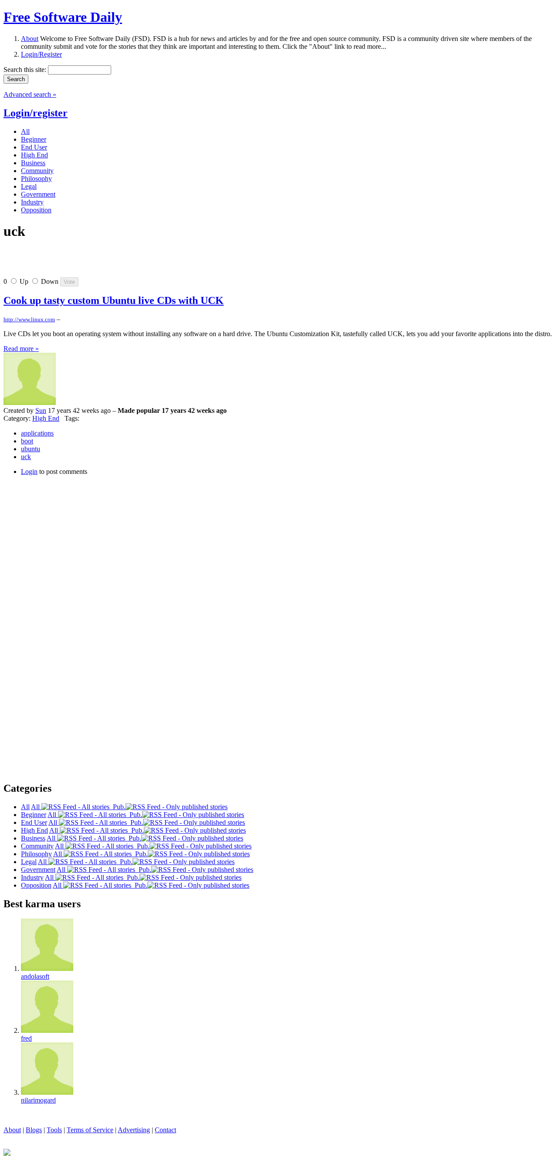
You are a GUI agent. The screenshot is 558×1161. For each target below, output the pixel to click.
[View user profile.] (29, 402)
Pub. (117, 806)
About (29, 38)
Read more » (21, 348)
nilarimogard (38, 1100)
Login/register (35, 113)
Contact (165, 1130)
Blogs (34, 1130)
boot (27, 441)
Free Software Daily (62, 17)
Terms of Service (90, 1130)
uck (26, 456)
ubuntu (30, 449)
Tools (54, 1130)
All (36, 806)
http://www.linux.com (29, 319)
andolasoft (35, 976)
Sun (40, 410)
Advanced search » (29, 94)
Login (29, 471)
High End (45, 418)
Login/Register (41, 54)
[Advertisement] (105, 262)
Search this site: (25, 69)
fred (26, 1038)
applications (37, 433)
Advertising (134, 1130)
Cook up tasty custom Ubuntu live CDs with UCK (113, 300)
